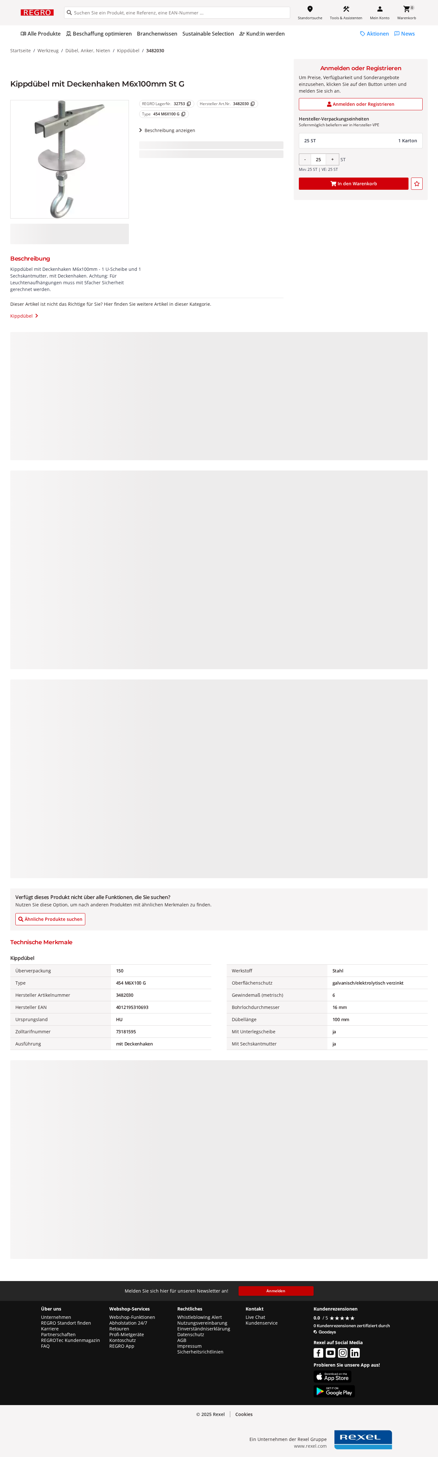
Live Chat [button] (255, 1317)
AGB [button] (181, 1340)
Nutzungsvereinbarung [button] (202, 1323)
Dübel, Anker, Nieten (87, 50)
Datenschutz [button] (190, 1334)
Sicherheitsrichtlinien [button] (200, 1352)
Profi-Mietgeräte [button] (126, 1334)
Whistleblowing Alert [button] (199, 1317)
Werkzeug (48, 50)
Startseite (20, 50)
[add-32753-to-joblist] (417, 184)
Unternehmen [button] (56, 1317)
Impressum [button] (189, 1346)
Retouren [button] (119, 1329)
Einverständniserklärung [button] (203, 1329)
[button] (361, 140)
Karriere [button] (50, 1329)
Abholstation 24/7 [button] (128, 1323)
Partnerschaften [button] (58, 1334)
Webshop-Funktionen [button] (132, 1317)
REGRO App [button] (121, 1346)
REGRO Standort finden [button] (66, 1323)
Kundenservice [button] (262, 1323)
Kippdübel (128, 50)
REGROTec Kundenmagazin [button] (70, 1340)
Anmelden (275, 1291)
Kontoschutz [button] (122, 1340)
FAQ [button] (45, 1346)
